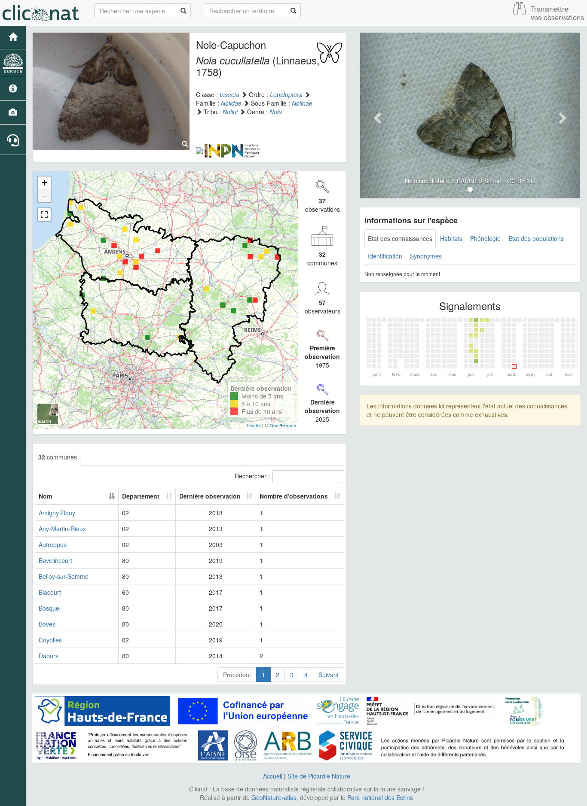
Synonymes (426, 256)
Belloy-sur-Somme (64, 576)
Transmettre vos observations (557, 12)
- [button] (45, 196)
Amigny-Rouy (57, 512)
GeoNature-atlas (274, 797)
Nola (275, 111)
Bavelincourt (55, 560)
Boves (47, 624)
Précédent (237, 674)
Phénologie (485, 238)
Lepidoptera (286, 94)
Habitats (451, 238)
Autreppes (53, 544)
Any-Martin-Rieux (62, 528)
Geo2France (282, 425)
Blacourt (50, 592)
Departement (140, 496)
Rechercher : (252, 475)
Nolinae (302, 103)
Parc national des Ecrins (380, 797)
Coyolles (50, 640)
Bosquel (50, 608)
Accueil (272, 776)
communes (57, 457)
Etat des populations (536, 238)
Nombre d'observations (294, 496)
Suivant (328, 674)
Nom (45, 496)
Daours (48, 655)
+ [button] (44, 182)
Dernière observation (210, 496)
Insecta (229, 94)
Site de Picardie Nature (318, 776)
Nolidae (231, 103)
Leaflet (254, 425)
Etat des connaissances (400, 238)
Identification (385, 256)
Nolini (230, 111)
